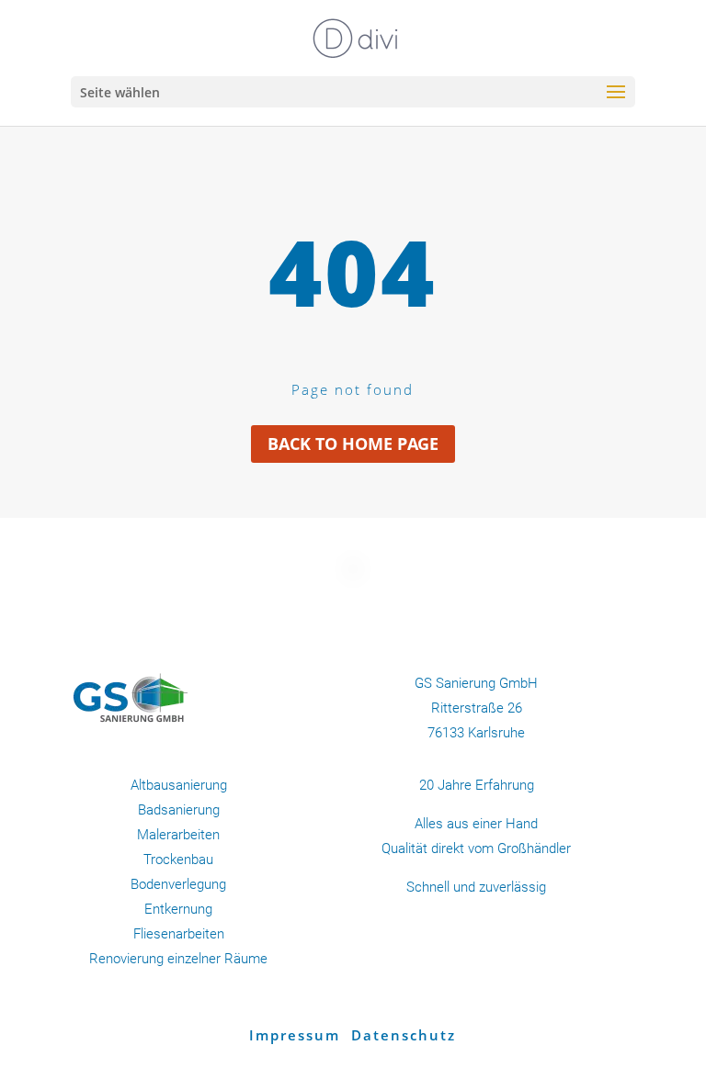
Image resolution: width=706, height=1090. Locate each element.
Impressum (297, 1035)
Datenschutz (403, 1035)
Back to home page (353, 444)
